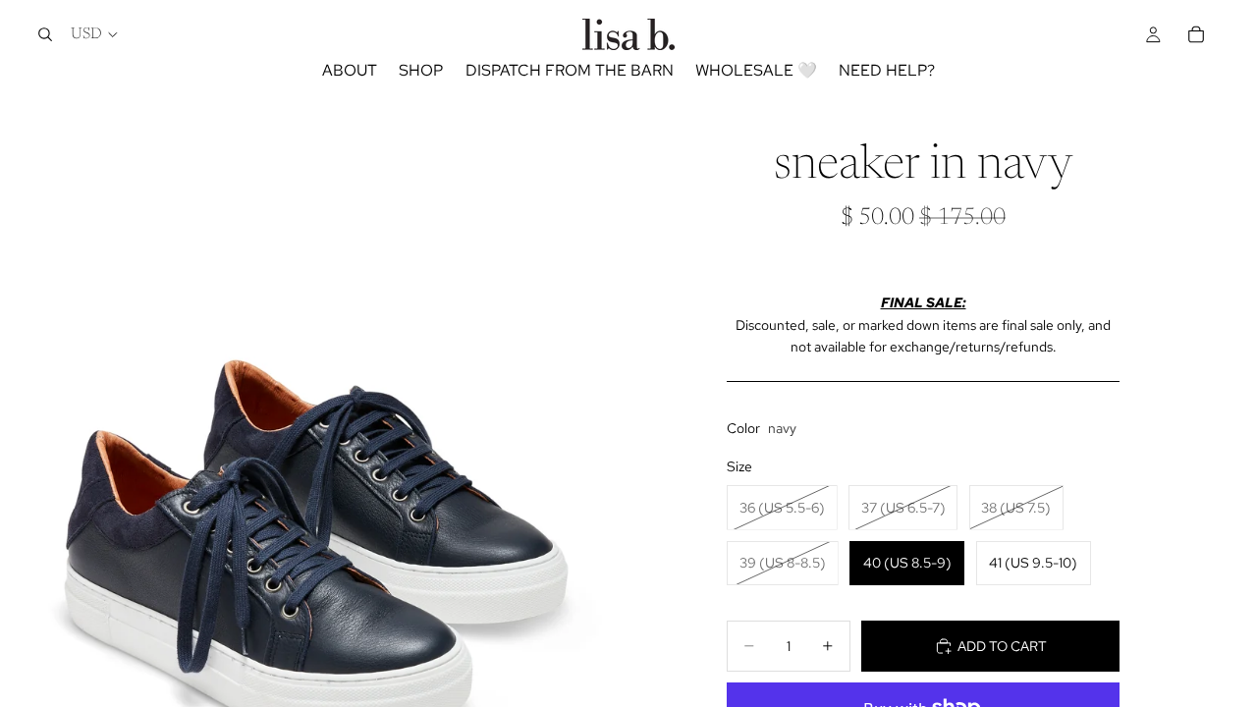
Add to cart (1002, 646)
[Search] (45, 34)
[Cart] (1196, 34)
